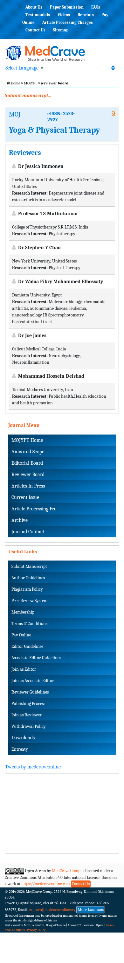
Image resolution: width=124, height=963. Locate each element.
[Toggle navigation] (113, 68)
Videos (64, 14)
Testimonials (37, 14)
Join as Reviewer (26, 715)
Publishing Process (28, 703)
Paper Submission (67, 7)
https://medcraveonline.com (46, 883)
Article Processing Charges (67, 22)
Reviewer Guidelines (30, 692)
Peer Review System (29, 600)
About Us (33, 7)
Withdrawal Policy (28, 726)
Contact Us (35, 30)
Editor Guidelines (27, 646)
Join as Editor (23, 669)
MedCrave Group (66, 870)
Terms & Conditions (29, 623)
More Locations (91, 909)
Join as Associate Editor (32, 680)
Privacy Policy (36, 930)
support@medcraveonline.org (52, 909)
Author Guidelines (28, 578)
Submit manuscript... (28, 95)
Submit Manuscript (29, 566)
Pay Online (21, 635)
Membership (22, 612)
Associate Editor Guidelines (36, 658)
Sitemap (60, 30)
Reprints (86, 14)
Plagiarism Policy (27, 589)
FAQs (95, 7)
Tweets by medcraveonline (33, 767)
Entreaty (19, 749)
